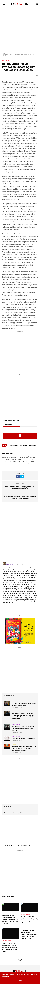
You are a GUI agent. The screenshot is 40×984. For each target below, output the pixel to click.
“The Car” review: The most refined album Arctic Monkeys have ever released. (23, 728)
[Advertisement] (20, 29)
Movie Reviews (6, 60)
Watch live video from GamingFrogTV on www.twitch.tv (17, 845)
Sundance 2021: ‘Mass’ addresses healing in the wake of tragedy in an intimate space (29, 920)
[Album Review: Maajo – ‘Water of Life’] (7, 738)
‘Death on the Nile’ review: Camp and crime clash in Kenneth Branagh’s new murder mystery (10, 919)
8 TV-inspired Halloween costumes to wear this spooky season (23, 704)
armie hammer (14, 445)
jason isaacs (32, 445)
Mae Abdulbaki (6, 76)
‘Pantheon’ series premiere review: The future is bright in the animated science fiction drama (24, 748)
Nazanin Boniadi (6, 448)
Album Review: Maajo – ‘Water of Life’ (23, 738)
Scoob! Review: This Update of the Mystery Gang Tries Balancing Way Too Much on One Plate (9, 947)
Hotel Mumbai (23, 445)
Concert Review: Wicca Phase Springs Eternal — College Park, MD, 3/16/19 (20, 487)
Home (3, 53)
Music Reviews (16, 724)
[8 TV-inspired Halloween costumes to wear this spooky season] (7, 703)
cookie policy (6, 976)
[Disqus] (20, 531)
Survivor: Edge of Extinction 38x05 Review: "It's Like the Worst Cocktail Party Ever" (20, 498)
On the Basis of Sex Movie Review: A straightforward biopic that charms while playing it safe (28, 934)
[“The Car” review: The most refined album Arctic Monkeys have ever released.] (7, 726)
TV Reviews (15, 711)
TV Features (15, 701)
